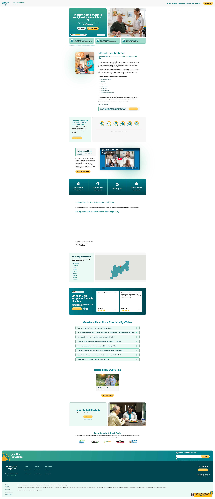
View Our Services (76, 138)
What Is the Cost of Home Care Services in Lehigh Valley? (95, 328)
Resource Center (37, 472)
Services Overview (28, 469)
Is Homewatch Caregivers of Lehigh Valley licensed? (93, 359)
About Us (46, 469)
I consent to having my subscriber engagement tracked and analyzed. (188, 459)
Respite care (103, 83)
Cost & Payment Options (39, 474)
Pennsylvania (78, 45)
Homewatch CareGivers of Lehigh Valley (88, 45)
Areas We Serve (181, 3)
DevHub (11, 494)
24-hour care (103, 88)
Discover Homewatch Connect (83, 171)
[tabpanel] (81, 441)
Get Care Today (133, 108)
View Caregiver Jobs (88, 419)
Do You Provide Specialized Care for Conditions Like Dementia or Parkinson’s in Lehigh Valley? (106, 332)
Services (169, 3)
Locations (73, 45)
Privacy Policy (7, 489)
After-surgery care (105, 90)
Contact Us (47, 474)
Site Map (6, 484)
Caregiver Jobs (101, 34)
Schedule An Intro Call (92, 28)
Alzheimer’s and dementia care (107, 92)
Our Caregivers (37, 469)
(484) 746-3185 (17, 4)
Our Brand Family (48, 472)
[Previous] (105, 445)
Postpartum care (104, 86)
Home (70, 45)
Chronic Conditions (28, 472)
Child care (103, 81)
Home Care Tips (37, 471)
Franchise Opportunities (49, 471)
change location (22, 2)
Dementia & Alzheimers (28, 474)
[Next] (109, 445)
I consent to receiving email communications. (185, 458)
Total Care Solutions (28, 471)
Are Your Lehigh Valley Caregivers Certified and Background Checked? (99, 341)
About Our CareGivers (103, 104)
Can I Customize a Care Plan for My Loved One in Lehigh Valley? (97, 346)
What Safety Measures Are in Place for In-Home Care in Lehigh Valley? (99, 355)
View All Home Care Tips (107, 395)
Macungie (75, 275)
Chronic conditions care (106, 79)
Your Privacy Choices (8, 492)
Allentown (75, 277)
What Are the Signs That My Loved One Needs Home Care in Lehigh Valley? (101, 350)
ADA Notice (7, 486)
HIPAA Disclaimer (8, 487)
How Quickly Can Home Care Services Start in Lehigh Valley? (96, 337)
